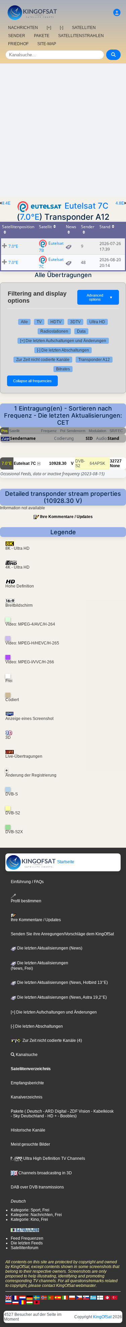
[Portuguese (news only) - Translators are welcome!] (51, 1297)
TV (39, 322)
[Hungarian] (30, 1302)
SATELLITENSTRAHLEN (81, 35)
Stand (113, 438)
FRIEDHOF (18, 43)
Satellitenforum (24, 1247)
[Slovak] (86, 1297)
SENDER (16, 35)
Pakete (17, 1111)
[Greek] (93, 1297)
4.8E (120, 203)
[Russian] (8, 1302)
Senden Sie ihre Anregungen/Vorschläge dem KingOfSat (62, 934)
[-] (61, 27)
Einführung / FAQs (27, 881)
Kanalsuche (26, 1054)
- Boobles (66, 1116)
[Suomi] (100, 1297)
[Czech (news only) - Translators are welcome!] (79, 1297)
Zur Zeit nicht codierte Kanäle (43, 359)
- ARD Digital (54, 1111)
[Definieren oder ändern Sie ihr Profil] (117, 12)
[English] (8, 1297)
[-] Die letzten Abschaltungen (63, 350)
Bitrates (63, 369)
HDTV (55, 322)
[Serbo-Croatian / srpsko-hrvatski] (15, 1302)
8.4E (6, 203)
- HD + (50, 1116)
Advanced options (100, 297)
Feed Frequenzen (27, 1238)
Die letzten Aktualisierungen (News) (49, 948)
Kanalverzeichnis (26, 1097)
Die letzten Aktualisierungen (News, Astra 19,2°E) (61, 997)
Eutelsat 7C (87, 206)
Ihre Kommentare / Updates (66, 516)
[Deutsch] (30, 1297)
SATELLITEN (84, 27)
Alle (24, 322)
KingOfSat (102, 1317)
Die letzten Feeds (27, 1243)
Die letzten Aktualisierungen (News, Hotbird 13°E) (62, 982)
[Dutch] (22, 1297)
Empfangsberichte (27, 1083)
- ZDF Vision (78, 1111)
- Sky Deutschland (27, 1116)
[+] (49, 27)
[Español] (58, 1297)
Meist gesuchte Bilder (30, 1144)
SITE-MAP (46, 43)
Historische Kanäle (28, 1130)
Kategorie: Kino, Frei (29, 1219)
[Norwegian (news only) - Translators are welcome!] (44, 1297)
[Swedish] (37, 1297)
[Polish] (72, 1297)
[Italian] (65, 1297)
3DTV (75, 322)
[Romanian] (22, 1302)
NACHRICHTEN (23, 27)
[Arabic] (107, 1297)
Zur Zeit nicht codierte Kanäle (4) (52, 1040)
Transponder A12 (94, 359)
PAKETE (41, 35)
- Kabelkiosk (102, 1111)
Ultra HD (97, 322)
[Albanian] (37, 1302)
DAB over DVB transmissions (37, 1187)
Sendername (23, 438)
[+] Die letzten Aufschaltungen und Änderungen (63, 340)
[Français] (15, 1297)
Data (81, 331)
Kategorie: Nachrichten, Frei (36, 1214)
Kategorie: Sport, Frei (30, 1210)
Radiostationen (54, 331)
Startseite (65, 861)
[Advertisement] (63, 130)
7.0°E (29, 217)
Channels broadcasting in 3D (44, 1173)
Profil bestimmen (26, 901)
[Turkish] (114, 1297)
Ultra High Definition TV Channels (53, 1158)
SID (89, 438)
